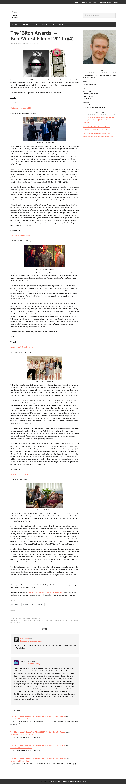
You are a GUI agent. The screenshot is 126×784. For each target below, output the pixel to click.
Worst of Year (15, 622)
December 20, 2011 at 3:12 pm (31, 641)
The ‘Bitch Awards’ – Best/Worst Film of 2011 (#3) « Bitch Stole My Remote (38, 716)
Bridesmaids (45, 621)
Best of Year (27, 621)
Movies (37, 619)
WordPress (78, 781)
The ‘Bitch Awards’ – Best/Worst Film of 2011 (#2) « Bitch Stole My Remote (38, 732)
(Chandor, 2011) (21, 347)
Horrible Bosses (55, 621)
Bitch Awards (23, 619)
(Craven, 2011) (20, 474)
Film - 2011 (31, 619)
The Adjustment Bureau (70, 621)
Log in (84, 781)
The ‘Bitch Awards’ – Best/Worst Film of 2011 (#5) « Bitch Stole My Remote (38, 758)
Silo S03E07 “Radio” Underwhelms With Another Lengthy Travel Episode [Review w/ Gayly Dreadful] (98, 119)
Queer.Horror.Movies (23, 15)
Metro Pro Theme (56, 781)
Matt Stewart (24, 638)
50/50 (20, 621)
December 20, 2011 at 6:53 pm (31, 664)
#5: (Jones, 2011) (21, 108)
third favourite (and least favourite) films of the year (45, 592)
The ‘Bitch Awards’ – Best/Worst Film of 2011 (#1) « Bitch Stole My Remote (38, 745)
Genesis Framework (68, 781)
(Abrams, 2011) (20, 235)
